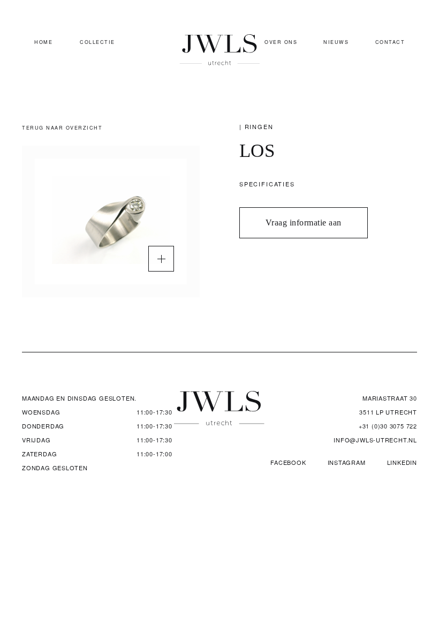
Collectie (97, 42)
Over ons (280, 42)
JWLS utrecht (219, 49)
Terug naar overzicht (62, 127)
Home (43, 42)
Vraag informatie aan (304, 222)
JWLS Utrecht (219, 408)
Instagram (347, 462)
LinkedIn (402, 462)
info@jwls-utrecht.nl (375, 439)
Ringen (259, 126)
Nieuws (336, 42)
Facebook (288, 462)
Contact (390, 42)
